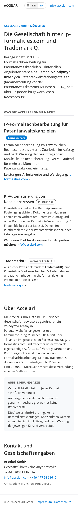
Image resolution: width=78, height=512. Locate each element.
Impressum (44, 502)
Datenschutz (62, 502)
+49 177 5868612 (44, 477)
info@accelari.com (61, 5)
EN (42, 5)
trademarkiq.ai (14, 285)
